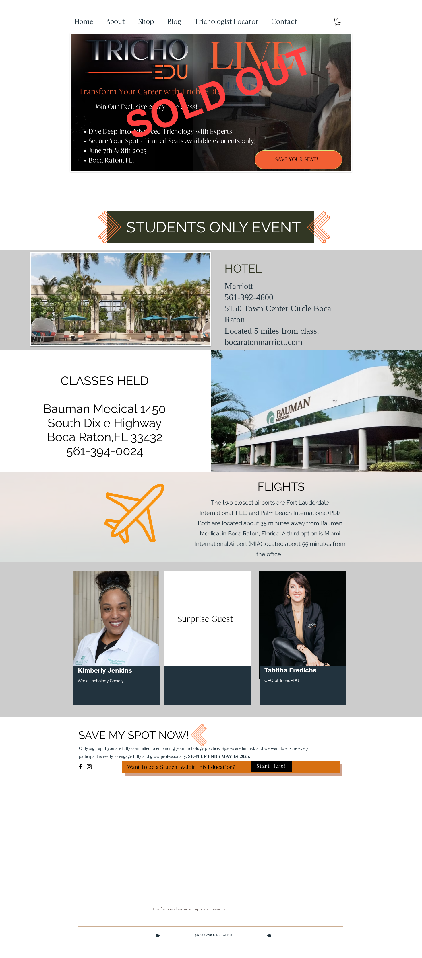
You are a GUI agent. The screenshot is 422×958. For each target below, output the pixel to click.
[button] (338, 22)
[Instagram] (89, 766)
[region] (116, 641)
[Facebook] (80, 766)
